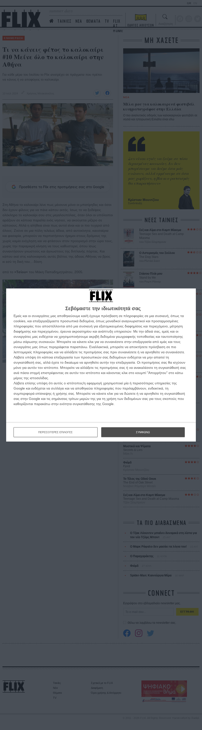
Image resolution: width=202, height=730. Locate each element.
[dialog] (101, 365)
